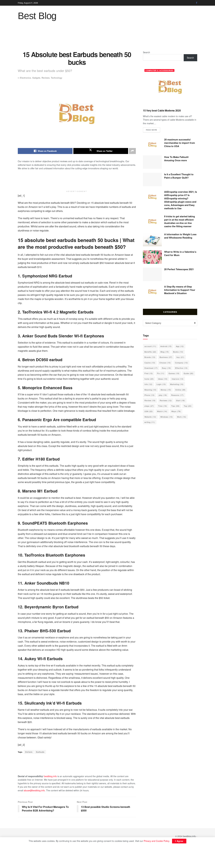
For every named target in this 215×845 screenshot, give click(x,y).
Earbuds (40, 752)
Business (166, 357)
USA (148, 411)
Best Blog (37, 16)
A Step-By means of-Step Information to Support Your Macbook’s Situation (179, 290)
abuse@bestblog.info (34, 790)
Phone (149, 395)
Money (166, 389)
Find (148, 373)
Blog (165, 351)
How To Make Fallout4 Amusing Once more (176, 158)
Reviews (46, 77)
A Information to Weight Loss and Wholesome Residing (180, 236)
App (180, 346)
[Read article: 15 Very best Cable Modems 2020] (170, 87)
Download (151, 368)
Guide (188, 373)
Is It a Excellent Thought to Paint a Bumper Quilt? (178, 176)
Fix (160, 373)
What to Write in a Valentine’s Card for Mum (180, 253)
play (163, 395)
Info (148, 384)
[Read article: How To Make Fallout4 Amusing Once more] (152, 162)
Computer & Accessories (159, 70)
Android (166, 346)
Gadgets (36, 77)
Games (174, 373)
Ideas (162, 379)
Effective (181, 368)
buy (180, 357)
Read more (153, 129)
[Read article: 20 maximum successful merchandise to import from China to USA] (152, 144)
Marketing (177, 384)
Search (146, 52)
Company (181, 362)
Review (150, 400)
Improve (178, 379)
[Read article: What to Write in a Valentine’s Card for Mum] (152, 257)
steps (149, 406)
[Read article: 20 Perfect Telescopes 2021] (152, 274)
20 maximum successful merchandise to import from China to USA (179, 143)
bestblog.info (50, 776)
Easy (166, 368)
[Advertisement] (107, 38)
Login (161, 384)
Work (181, 416)
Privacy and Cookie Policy (156, 840)
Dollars (28, 752)
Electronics (25, 77)
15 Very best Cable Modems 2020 (162, 110)
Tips (175, 406)
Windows (166, 416)
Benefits (150, 351)
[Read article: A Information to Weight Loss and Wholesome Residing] (152, 239)
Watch (162, 411)
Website (150, 416)
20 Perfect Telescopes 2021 (179, 269)
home (149, 379)
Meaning (150, 389)
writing (149, 422)
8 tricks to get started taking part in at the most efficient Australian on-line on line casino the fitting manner (179, 221)
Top (188, 406)
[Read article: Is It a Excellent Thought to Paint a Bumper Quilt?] (152, 179)
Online (180, 389)
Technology (56, 77)
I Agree (179, 840)
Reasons (177, 395)
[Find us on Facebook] (196, 3)
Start (180, 400)
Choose (165, 362)
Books (178, 351)
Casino (149, 362)
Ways (176, 411)
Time (162, 406)
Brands (149, 357)
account (150, 346)
